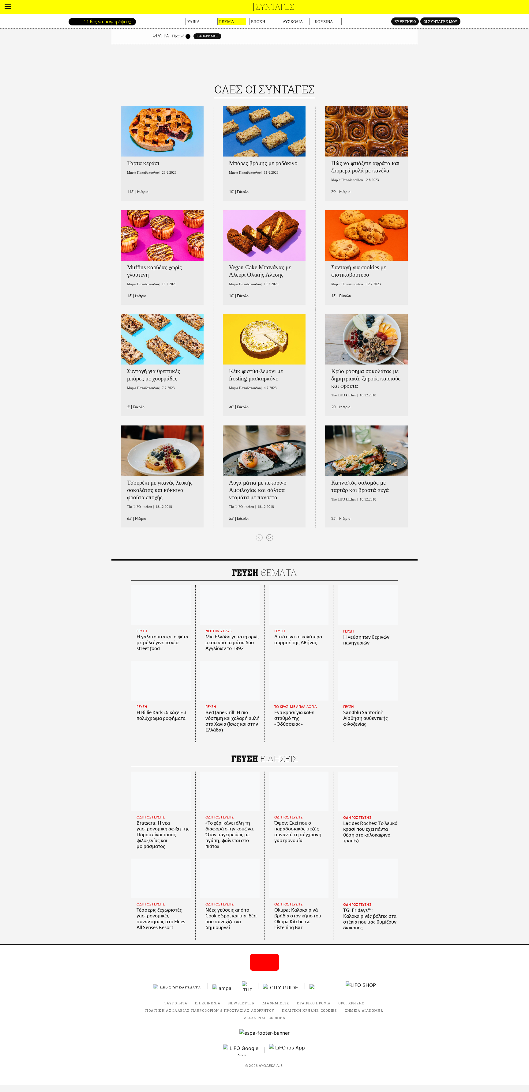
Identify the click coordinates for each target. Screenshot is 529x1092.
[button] (8, 7)
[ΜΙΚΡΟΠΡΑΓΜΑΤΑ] (178, 986)
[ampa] (222, 986)
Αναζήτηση (74, 21)
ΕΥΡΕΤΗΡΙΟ (405, 21)
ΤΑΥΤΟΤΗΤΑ (175, 1003)
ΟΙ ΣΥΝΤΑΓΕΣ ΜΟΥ (440, 21)
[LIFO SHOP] (361, 986)
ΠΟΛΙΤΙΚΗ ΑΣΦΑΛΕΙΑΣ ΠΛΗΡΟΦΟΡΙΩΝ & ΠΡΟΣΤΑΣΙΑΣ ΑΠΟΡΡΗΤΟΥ (209, 1010)
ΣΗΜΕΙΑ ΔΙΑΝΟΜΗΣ (364, 1010)
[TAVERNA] (323, 986)
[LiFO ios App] (287, 1050)
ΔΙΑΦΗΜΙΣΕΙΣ (276, 1003)
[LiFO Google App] (241, 1050)
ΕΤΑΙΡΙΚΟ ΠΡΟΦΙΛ (314, 1003)
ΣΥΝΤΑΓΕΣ (275, 7)
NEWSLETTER (241, 1003)
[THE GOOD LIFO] (248, 986)
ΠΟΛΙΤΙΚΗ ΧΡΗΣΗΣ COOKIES (309, 1010)
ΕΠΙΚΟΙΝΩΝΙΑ (208, 1003)
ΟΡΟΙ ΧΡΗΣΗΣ (351, 1003)
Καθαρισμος (207, 36)
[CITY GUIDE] (281, 986)
